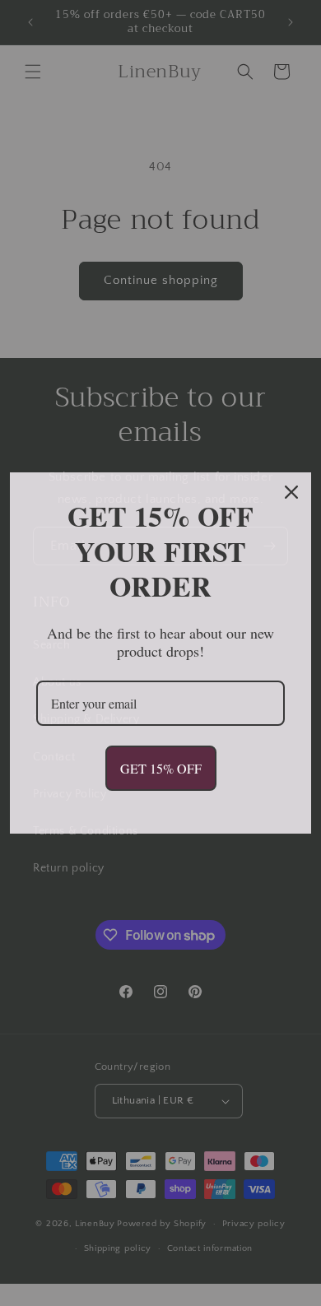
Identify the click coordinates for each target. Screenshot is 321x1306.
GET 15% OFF (161, 768)
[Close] (291, 492)
